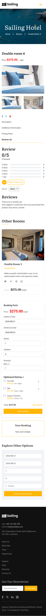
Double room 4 (13, 53)
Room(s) (7, 360)
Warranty (5, 569)
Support (5, 561)
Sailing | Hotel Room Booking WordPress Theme (22, 607)
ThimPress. (24, 610)
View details (37, 405)
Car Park (10, 381)
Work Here (6, 546)
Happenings (7, 554)
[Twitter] (6, 116)
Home (7, 34)
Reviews (7, 140)
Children (7, 350)
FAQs (4, 565)
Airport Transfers (14, 396)
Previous (7, 79)
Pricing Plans (7, 134)
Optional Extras (13, 376)
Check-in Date (9, 317)
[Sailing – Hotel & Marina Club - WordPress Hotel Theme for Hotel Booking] (10, 4)
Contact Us (6, 573)
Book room (23, 411)
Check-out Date (10, 328)
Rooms (19, 34)
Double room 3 (13, 264)
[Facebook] (2, 116)
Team (4, 550)
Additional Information (11, 128)
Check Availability (23, 493)
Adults (6, 339)
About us (5, 542)
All (4, 182)
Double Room (10, 268)
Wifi (8, 388)
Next (38, 79)
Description (6, 122)
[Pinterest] (10, 116)
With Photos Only (16, 182)
